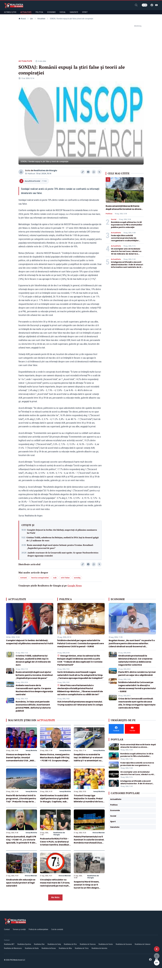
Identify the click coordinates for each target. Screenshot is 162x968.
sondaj (77, 577)
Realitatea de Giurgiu (45, 170)
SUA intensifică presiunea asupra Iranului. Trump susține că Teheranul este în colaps (80, 703)
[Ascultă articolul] (156, 949)
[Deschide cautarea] (136, 5)
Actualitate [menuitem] (26, 12)
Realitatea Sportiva (24, 944)
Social (113, 219)
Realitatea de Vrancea (88, 944)
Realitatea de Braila (32, 948)
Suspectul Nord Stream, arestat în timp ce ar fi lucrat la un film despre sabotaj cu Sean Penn (86, 886)
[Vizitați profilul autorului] (21, 171)
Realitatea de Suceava (124, 944)
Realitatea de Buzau (49, 948)
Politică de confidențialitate (38, 929)
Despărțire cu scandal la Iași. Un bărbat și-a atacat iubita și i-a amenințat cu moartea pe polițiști (88, 759)
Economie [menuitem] (51, 12)
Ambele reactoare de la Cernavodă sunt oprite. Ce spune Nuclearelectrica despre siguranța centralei (62, 554)
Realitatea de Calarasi (142, 944)
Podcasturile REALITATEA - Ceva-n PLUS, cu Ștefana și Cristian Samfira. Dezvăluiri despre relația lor (55, 843)
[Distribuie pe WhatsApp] (94, 172)
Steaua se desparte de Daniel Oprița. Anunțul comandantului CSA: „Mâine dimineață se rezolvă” (21, 759)
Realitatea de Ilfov (70, 944)
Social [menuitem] (63, 12)
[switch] (144, 5)
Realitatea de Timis (82, 948)
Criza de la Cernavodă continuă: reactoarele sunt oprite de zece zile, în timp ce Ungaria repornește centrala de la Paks (136, 703)
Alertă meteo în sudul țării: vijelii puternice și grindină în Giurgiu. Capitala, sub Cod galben (54, 800)
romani (23, 577)
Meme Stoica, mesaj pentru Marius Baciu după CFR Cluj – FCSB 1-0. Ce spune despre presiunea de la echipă (54, 759)
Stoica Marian (99, 833)
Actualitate (41, 19)
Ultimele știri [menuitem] (10, 12)
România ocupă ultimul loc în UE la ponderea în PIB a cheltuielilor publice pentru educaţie (126, 225)
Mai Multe (55, 897)
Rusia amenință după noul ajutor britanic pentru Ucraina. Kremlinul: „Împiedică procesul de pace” (60, 546)
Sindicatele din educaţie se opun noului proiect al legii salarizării (20, 882)
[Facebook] (151, 5)
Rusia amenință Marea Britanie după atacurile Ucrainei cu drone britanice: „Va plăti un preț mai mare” (123, 211)
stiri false (65, 577)
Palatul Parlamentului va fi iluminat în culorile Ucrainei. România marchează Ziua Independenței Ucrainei (89, 841)
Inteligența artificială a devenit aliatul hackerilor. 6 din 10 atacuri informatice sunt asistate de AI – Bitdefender (127, 266)
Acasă (23, 19)
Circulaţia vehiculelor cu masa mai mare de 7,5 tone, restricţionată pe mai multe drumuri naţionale (55, 884)
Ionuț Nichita (31, 750)
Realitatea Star (39, 944)
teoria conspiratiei (40, 577)
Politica (109, 214)
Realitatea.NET (9, 944)
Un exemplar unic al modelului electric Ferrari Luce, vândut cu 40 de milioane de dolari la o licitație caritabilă (126, 253)
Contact (7, 929)
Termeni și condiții (19, 929)
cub (55, 577)
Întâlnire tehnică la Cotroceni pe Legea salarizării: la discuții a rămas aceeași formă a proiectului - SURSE (137, 687)
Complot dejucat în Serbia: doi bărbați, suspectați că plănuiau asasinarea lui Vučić (62, 531)
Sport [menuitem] (85, 12)
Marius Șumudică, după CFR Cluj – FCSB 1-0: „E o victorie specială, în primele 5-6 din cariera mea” (21, 841)
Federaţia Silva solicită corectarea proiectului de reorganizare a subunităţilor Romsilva (125, 239)
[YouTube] (156, 5)
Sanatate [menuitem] (74, 12)
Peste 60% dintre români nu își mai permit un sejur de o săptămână (137, 674)
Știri (31, 19)
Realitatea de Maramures (13, 948)
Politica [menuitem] (39, 12)
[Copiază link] (82, 172)
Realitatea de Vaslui (106, 944)
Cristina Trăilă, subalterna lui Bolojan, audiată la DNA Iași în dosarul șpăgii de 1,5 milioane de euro (62, 539)
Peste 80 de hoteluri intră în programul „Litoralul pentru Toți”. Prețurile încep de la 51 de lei (21, 800)
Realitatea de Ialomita (99, 948)
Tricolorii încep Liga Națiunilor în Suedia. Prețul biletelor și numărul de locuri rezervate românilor (89, 800)
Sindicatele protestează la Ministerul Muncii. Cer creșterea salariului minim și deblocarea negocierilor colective (135, 660)
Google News (74, 585)
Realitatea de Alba (65, 948)
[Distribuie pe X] (99, 172)
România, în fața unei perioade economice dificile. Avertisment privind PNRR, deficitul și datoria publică (33, 706)
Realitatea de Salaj (54, 944)
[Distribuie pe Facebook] (88, 172)
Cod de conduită (57, 929)
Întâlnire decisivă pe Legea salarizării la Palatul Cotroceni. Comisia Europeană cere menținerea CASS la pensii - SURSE (80, 643)
